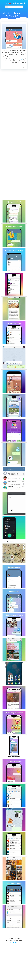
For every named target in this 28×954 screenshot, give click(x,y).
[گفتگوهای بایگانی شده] (14, 479)
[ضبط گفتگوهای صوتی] (14, 528)
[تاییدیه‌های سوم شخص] (14, 844)
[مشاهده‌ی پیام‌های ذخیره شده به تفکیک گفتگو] (14, 284)
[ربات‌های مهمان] (14, 406)
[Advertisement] (14, 134)
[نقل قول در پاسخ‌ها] (14, 211)
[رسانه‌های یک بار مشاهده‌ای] (14, 771)
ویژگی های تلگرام (18, 3)
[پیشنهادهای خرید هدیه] (14, 430)
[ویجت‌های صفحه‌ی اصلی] (14, 674)
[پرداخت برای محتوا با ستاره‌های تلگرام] (14, 698)
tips (3, 67)
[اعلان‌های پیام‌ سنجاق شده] (14, 357)
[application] (14, 36)
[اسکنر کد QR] (14, 795)
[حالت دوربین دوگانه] (14, 893)
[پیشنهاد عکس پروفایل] (14, 625)
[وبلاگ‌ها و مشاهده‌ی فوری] (14, 503)
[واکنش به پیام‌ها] (14, 601)
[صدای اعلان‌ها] (14, 236)
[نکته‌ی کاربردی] (14, 649)
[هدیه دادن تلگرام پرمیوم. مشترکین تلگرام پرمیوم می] (14, 722)
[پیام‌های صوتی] (14, 455)
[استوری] (14, 333)
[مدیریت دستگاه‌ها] (14, 576)
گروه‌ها (21, 59)
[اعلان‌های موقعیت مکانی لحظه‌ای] (14, 552)
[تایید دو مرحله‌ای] (14, 917)
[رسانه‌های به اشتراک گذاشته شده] (14, 868)
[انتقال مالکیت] (14, 820)
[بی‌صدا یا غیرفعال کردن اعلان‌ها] (14, 260)
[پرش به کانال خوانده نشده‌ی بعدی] (14, 309)
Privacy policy (14, 942)
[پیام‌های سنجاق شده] (14, 747)
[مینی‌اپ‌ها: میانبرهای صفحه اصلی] (14, 382)
